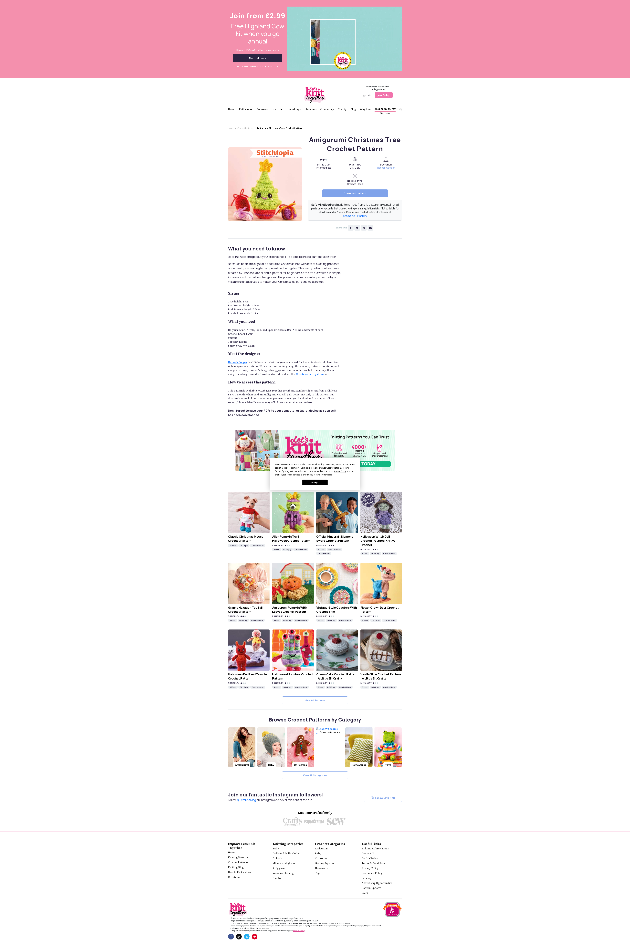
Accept (314, 482)
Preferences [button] (327, 475)
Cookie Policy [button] (340, 471)
